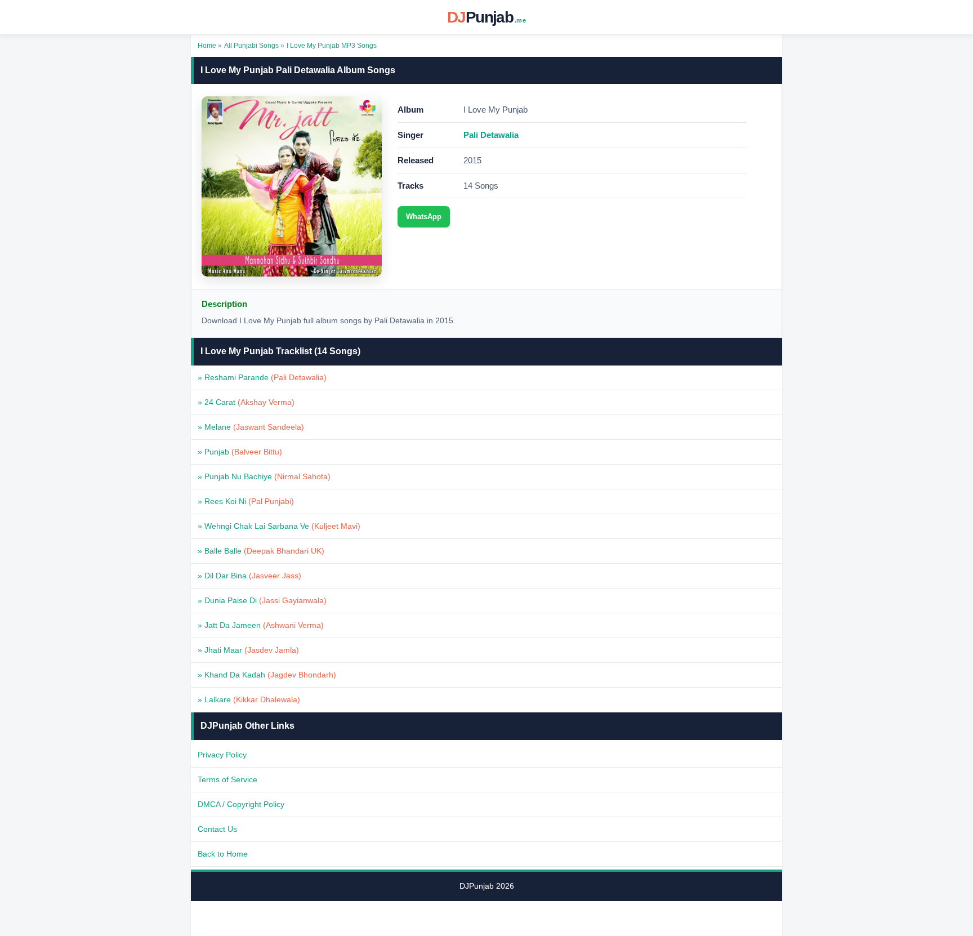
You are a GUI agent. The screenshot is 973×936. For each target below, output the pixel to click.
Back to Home (223, 853)
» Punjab (240, 451)
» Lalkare (249, 699)
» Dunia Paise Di (262, 600)
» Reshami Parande (262, 377)
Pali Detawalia (491, 135)
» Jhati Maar (248, 649)
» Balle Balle (261, 550)
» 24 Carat (246, 402)
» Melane (251, 426)
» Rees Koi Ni (246, 501)
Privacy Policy (222, 754)
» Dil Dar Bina (249, 575)
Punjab (486, 17)
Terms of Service (227, 779)
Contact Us (217, 829)
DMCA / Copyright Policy (241, 804)
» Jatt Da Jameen (261, 625)
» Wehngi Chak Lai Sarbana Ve (279, 526)
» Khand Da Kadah (267, 674)
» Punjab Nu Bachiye (264, 476)
